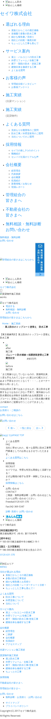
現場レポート (18, 187)
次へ (38, 428)
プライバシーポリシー (17, 706)
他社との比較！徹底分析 (23, 40)
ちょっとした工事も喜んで (25, 43)
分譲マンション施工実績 (12, 649)
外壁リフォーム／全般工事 (25, 60)
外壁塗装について (15, 600)
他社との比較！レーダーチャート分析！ (26, 584)
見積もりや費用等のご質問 (25, 130)
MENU (3, 566)
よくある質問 (18, 70)
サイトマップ (12, 702)
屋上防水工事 (12, 658)
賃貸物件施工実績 (9, 655)
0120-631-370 (7, 554)
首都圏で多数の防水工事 (23, 33)
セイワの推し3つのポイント (25, 150)
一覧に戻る (25, 428)
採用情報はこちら (15, 482)
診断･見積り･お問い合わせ (19, 511)
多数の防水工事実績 (16, 578)
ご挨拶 (9, 634)
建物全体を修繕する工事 (23, 66)
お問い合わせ (7, 693)
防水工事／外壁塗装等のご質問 (27, 133)
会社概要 (15, 177)
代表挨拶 (15, 173)
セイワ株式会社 (16, 13)
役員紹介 (15, 180)
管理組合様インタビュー (23, 83)
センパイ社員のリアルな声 (25, 156)
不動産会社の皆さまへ (11, 682)
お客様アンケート (20, 87)
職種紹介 (15, 153)
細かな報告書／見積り (22, 36)
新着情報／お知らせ (21, 183)
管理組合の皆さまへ (10, 688)
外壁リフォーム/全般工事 (18, 615)
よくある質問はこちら (17, 457)
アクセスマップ (14, 644)
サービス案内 (7, 609)
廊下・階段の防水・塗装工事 (26, 63)
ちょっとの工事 (14, 671)
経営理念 (15, 170)
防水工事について (15, 597)
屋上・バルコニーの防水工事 (26, 57)
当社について (12, 603)
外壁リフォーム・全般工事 (19, 661)
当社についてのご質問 (22, 136)
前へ (12, 428)
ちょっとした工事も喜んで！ (20, 588)
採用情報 (4, 677)
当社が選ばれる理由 (10, 571)
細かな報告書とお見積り (18, 581)
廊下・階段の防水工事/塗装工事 (22, 618)
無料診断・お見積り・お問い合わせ (24, 697)
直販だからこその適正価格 (25, 30)
